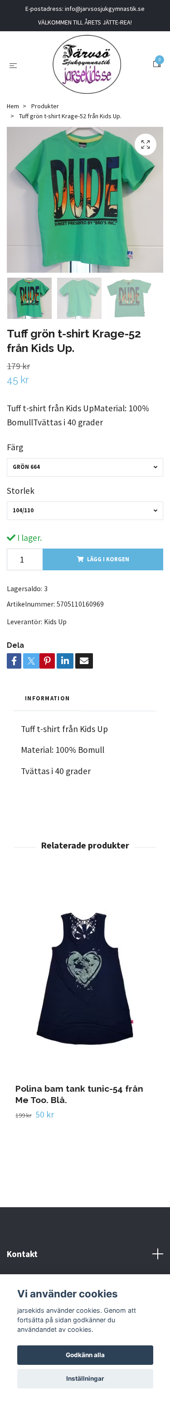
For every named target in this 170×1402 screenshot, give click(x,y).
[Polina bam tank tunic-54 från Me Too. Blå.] (85, 978)
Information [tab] (47, 698)
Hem (13, 106)
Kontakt (22, 1253)
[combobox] (85, 467)
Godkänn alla (85, 1355)
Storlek (20, 490)
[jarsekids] (87, 64)
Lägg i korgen (108, 559)
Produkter (45, 106)
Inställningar (85, 1378)
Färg (15, 447)
